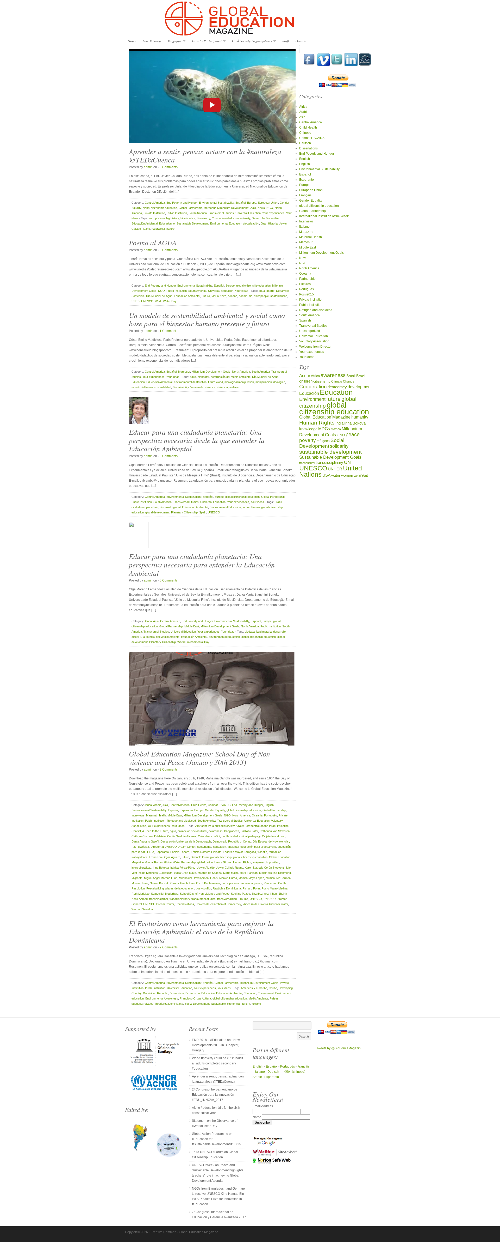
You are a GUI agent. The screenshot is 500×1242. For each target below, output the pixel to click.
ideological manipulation (239, 382)
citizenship (321, 381)
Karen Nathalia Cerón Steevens (265, 867)
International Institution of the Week (324, 216)
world (357, 475)
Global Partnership (190, 207)
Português (270, 815)
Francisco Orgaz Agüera (164, 857)
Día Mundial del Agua (159, 296)
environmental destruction (190, 382)
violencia (222, 387)
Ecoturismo (204, 846)
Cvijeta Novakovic (273, 836)
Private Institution (154, 213)
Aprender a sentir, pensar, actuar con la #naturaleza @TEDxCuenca (205, 155)
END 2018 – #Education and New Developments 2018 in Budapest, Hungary (216, 1045)
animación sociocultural (192, 831)
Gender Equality (215, 810)
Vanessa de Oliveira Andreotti (261, 904)
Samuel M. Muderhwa (164, 893)
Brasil (350, 376)
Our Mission (152, 40)
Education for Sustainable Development (184, 223)
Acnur (304, 375)
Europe (251, 202)
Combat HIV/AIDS (219, 805)
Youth (365, 475)
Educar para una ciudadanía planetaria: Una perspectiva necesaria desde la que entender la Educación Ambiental (197, 440)
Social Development (197, 1003)
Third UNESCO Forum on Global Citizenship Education (215, 1154)
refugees (323, 441)
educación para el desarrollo (258, 846)
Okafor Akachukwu (182, 883)
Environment (266, 993)
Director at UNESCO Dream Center (173, 846)
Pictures (305, 284)
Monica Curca (228, 878)
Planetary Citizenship (184, 512)
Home (132, 40)
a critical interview (223, 825)
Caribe (273, 988)
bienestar (203, 376)
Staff (285, 40)
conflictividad (230, 836)
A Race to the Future (155, 831)
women (347, 475)
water (284, 904)
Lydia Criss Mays (185, 872)
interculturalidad (141, 867)
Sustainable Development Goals (330, 457)
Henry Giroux (223, 862)
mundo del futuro (142, 387)
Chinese (305, 133)
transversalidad (227, 898)
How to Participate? (205, 41)
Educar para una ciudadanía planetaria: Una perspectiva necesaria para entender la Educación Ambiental (202, 564)
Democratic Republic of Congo (232, 841)
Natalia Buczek (159, 883)
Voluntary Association (314, 341)
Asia (156, 621)
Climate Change (342, 381)
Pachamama (212, 883)
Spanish (305, 320)
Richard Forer (251, 888)
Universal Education (248, 213)
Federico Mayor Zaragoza (239, 851)
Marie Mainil (230, 872)
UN (347, 462)
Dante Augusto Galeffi (145, 841)
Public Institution (177, 213)
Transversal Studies (221, 213)
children (305, 381)
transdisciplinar (158, 898)
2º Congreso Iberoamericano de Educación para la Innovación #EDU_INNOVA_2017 (214, 1095)
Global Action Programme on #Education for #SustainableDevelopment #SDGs (216, 1139)
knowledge (308, 429)
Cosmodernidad (222, 218)
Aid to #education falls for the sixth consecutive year (216, 1110)
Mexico (336, 429)
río (250, 296)
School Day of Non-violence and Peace (204, 893)
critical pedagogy (249, 836)
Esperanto (186, 810)
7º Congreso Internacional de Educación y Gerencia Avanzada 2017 (219, 1214)
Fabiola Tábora (179, 851)
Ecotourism (177, 993)
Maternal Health (156, 815)
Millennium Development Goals (236, 207)
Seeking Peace (240, 893)
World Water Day (166, 301)
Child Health (198, 805)
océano (232, 296)
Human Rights (242, 862)
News (261, 207)
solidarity (339, 446)
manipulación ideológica (270, 382)
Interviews (138, 815)
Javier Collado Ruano (229, 867)
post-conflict (203, 888)
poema (243, 296)
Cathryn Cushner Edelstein (149, 836)
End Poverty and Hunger (181, 202)
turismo (256, 1003)
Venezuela (196, 387)
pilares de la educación (179, 888)
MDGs (324, 429)
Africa (148, 621)
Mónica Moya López (251, 878)
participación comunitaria (237, 883)
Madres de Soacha (210, 872)
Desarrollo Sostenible (265, 218)
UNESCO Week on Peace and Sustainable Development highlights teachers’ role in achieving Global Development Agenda (217, 1173)
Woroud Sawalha (142, 909)
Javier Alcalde (206, 867)
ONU (199, 883)
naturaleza (158, 228)
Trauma (243, 898)
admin (148, 167)
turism (246, 1003)
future (246, 507)
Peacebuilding (155, 888)
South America (198, 213)
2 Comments (169, 769)
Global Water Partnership (180, 862)
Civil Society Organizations (250, 41)
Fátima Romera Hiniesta (206, 851)
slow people (261, 296)
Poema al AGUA (153, 242)
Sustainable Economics (226, 1003)
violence (210, 387)
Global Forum (153, 862)
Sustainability (181, 387)
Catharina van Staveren (275, 831)
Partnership (307, 279)
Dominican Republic (155, 993)
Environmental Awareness (161, 998)
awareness (216, 831)
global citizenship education (160, 207)
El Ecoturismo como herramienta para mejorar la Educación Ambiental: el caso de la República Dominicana (201, 931)
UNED (136, 301)
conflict (215, 836)
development (360, 386)
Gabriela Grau (200, 857)
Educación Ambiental (145, 223)
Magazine (173, 41)
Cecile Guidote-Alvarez (181, 836)
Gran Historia (269, 223)
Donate (300, 40)
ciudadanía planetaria (145, 507)
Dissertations (308, 148)
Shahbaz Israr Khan (264, 893)
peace (258, 883)
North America (241, 371)
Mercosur (210, 207)
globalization (205, 862)
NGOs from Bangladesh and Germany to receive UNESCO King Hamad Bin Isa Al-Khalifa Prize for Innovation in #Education (219, 1196)
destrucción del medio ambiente (231, 376)
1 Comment (168, 331)
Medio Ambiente (258, 998)
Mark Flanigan (249, 872)
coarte (270, 290)
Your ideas (241, 290)
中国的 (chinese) (293, 1072)
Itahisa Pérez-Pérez (183, 867)
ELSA (150, 851)
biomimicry (203, 218)
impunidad (272, 862)
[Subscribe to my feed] (364, 65)
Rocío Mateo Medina (274, 888)
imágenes (259, 862)
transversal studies (203, 898)
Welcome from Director (315, 346)
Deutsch (305, 143)
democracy (337, 387)
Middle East (191, 626)
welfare (234, 387)
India (339, 423)
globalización (251, 223)
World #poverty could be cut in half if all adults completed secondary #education (217, 1063)
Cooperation (313, 386)
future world (215, 382)
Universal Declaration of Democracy (218, 904)
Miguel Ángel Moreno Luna (160, 878)
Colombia (204, 836)
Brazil (278, 502)
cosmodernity (241, 218)
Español (240, 202)
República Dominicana (227, 888)
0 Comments (169, 167)
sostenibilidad (278, 296)
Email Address (263, 1106)
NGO (269, 207)
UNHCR (335, 469)
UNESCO (147, 301)
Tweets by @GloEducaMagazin (338, 1048)
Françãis (303, 1066)
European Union (268, 202)
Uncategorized (309, 331)
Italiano (304, 226)
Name (257, 1117)
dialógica (143, 846)
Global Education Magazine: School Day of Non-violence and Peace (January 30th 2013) (200, 758)
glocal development (157, 512)
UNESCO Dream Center (158, 904)
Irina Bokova (161, 867)
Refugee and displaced (181, 820)
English (269, 805)
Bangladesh (231, 831)
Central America (155, 202)
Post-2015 (306, 294)
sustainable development (330, 452)
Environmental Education (225, 223)
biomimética (187, 218)
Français (305, 195)
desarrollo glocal (170, 507)
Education (250, 993)
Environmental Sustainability (216, 202)
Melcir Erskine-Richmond (275, 872)
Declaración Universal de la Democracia (185, 841)
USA (326, 475)
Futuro (206, 296)
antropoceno (157, 218)
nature (170, 228)
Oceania (257, 815)
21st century (203, 825)
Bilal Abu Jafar (249, 831)
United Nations (185, 904)
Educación (138, 382)
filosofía (262, 851)
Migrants (137, 878)
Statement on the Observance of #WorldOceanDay (214, 1123)
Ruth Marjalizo (140, 893)
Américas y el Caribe (254, 988)
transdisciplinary (180, 898)
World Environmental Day (193, 642)
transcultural (307, 462)
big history (172, 218)
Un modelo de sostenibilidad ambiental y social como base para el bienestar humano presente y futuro (207, 319)
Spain (202, 512)
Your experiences (273, 213)
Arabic (157, 805)
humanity (359, 417)
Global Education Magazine (250, 19)
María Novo (218, 296)
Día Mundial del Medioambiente (159, 636)
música (270, 878)
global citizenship (221, 857)
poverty (307, 440)
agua (262, 290)
